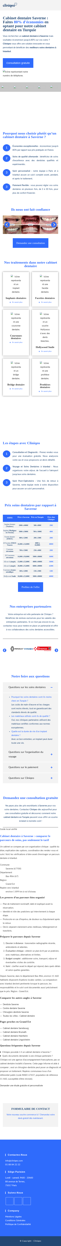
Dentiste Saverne (11, 1004)
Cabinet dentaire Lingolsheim (16, 1040)
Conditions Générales (15, 1220)
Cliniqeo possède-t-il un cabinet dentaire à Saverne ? (26, 1052)
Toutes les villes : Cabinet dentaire (19, 1016)
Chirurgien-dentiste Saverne (16, 1012)
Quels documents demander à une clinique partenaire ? (27, 1056)
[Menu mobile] (57, 6)
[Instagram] (9, 1201)
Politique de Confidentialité (18, 1224)
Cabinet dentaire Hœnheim (15, 1036)
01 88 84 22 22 (12, 1165)
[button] (7, 225)
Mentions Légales (13, 1217)
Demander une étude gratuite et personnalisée (21, 1086)
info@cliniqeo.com (14, 1161)
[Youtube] (18, 1201)
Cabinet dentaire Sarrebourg (16, 1028)
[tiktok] (27, 1201)
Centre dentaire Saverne (14, 1008)
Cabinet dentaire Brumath (14, 1032)
